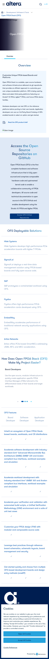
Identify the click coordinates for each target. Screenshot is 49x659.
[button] (32, 12)
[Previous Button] (18, 401)
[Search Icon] (40, 4)
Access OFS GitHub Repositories (24, 216)
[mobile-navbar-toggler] (3, 4)
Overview (9, 56)
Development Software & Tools (17, 12)
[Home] (14, 4)
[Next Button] (31, 401)
